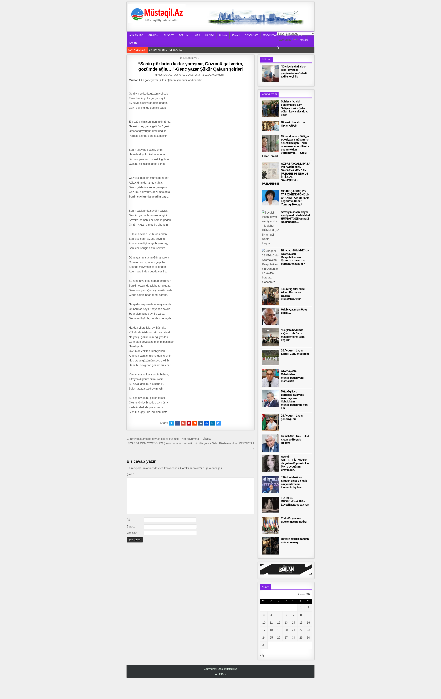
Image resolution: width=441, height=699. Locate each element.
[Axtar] (278, 47)
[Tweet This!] (171, 423)
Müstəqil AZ (165, 75)
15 (300, 622)
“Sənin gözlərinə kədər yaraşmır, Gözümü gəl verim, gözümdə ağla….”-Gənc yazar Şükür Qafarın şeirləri (190, 66)
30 (308, 637)
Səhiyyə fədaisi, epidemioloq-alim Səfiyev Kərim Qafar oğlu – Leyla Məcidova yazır (294, 108)
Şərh (130, 474)
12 (278, 622)
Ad (128, 519)
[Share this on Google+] (183, 423)
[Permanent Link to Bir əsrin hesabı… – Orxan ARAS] (270, 126)
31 (263, 645)
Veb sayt (132, 532)
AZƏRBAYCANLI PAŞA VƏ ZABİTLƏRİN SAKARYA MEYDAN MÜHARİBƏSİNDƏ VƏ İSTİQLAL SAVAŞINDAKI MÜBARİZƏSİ (286, 173)
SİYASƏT (169, 35)
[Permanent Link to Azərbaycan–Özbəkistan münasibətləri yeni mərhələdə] (270, 378)
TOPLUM (183, 35)
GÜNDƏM (153, 35)
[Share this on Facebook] (177, 423)
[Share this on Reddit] (194, 423)
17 (263, 630)
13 (286, 622)
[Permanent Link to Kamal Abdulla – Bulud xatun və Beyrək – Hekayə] (270, 443)
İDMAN (235, 35)
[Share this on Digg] (206, 423)
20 (286, 630)
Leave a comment (214, 75)
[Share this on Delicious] (218, 423)
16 (308, 622)
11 (271, 622)
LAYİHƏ (133, 43)
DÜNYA (223, 35)
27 (286, 637)
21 (293, 630)
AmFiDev (220, 674)
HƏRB (197, 35)
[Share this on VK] (200, 423)
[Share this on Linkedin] (212, 423)
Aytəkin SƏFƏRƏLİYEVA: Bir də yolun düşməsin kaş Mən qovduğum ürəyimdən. (295, 463)
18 (271, 630)
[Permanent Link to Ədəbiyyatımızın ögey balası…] (270, 316)
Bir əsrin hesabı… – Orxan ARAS (166, 49)
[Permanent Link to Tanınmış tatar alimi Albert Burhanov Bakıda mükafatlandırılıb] (270, 296)
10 (263, 622)
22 (300, 630)
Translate (303, 39)
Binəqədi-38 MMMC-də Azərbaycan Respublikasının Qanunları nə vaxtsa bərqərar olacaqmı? (295, 257)
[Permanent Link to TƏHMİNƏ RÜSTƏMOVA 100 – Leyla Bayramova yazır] (270, 505)
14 (293, 622)
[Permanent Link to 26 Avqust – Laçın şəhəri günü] (270, 422)
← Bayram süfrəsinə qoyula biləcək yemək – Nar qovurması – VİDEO (169, 438)
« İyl (262, 655)
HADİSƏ (209, 35)
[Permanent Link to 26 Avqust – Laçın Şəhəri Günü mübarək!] (270, 357)
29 (300, 637)
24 (263, 637)
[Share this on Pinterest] (189, 423)
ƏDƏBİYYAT (251, 35)
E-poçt (131, 526)
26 (278, 637)
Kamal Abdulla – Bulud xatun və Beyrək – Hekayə (295, 439)
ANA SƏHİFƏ (136, 35)
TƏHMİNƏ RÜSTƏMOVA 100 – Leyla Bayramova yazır (295, 501)
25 (271, 637)
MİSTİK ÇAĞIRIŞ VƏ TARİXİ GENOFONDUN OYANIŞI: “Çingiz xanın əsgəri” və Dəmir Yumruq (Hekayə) (295, 198)
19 (278, 630)
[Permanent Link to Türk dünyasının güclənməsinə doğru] (270, 525)
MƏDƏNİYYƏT (270, 35)
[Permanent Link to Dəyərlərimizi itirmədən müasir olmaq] (270, 546)
